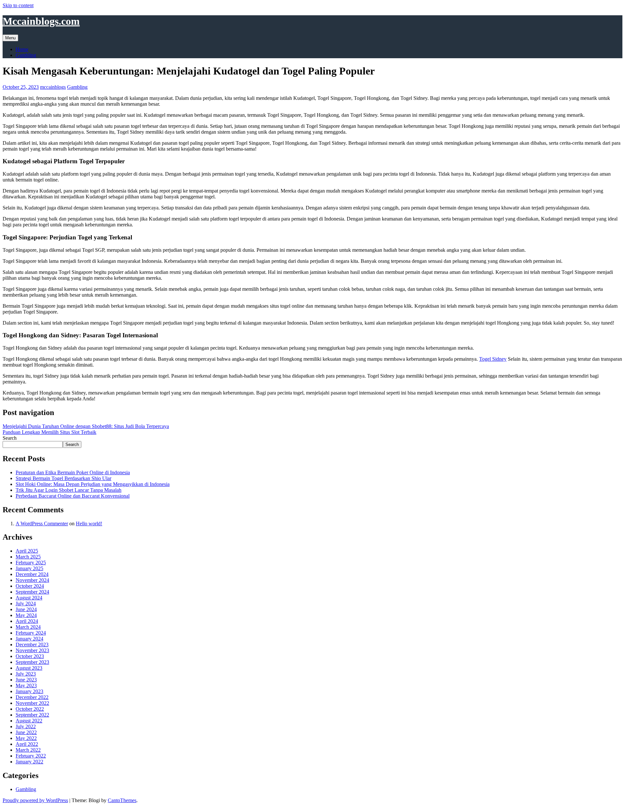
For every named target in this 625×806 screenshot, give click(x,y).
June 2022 (26, 732)
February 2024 (31, 633)
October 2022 (30, 709)
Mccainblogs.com (41, 21)
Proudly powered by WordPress (35, 800)
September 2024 (32, 592)
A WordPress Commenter (42, 523)
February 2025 (31, 562)
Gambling (26, 55)
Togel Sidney (493, 359)
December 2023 (32, 644)
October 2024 (30, 586)
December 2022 (32, 697)
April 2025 (27, 551)
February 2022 (31, 756)
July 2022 (26, 726)
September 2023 (32, 662)
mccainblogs (53, 87)
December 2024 (32, 574)
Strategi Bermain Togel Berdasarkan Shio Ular (63, 478)
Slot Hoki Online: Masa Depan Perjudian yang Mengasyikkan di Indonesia (93, 484)
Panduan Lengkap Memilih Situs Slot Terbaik (49, 432)
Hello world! (89, 523)
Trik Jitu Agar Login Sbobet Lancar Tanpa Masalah (68, 490)
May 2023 (26, 685)
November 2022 (32, 703)
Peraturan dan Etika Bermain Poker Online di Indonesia (73, 472)
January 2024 (29, 638)
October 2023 (30, 656)
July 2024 (26, 603)
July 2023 (26, 674)
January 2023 (29, 691)
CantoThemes (122, 800)
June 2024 (26, 609)
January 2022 (29, 761)
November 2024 (32, 580)
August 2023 (29, 668)
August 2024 (29, 597)
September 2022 (32, 715)
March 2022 (28, 750)
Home (22, 49)
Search (10, 438)
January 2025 (29, 568)
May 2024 (26, 615)
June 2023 (26, 679)
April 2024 (27, 621)
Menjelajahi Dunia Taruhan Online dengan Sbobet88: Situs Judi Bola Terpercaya (86, 426)
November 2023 (32, 650)
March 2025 (28, 556)
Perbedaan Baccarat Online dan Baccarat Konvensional (73, 496)
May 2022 (26, 738)
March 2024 (28, 627)
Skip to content (18, 5)
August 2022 (29, 720)
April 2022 (27, 744)
